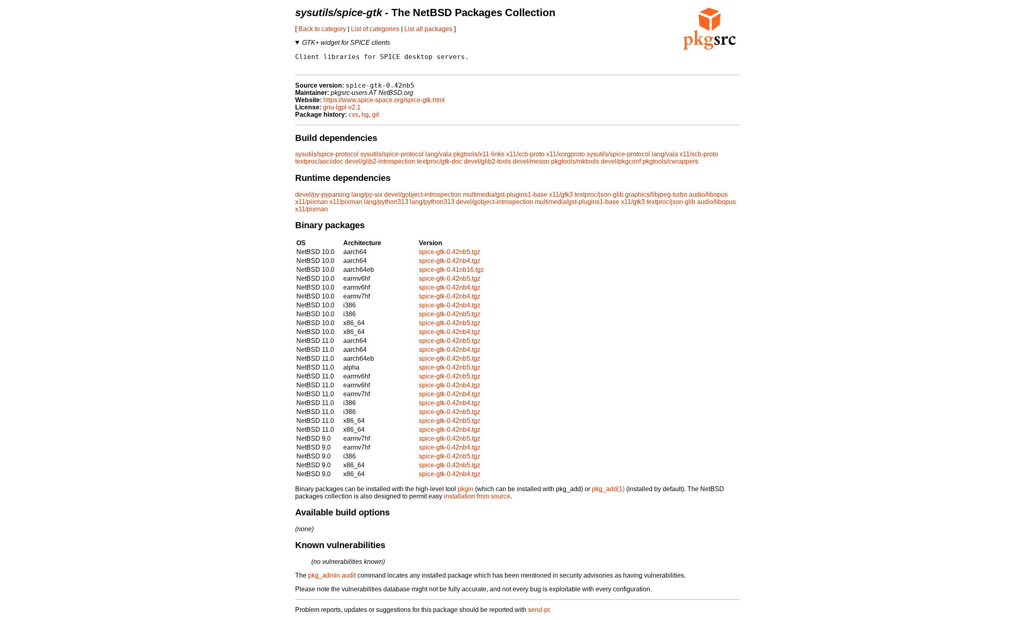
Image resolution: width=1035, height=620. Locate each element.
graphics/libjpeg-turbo (656, 194)
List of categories (375, 28)
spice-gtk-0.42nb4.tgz (449, 260)
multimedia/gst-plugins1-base (505, 194)
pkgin (465, 488)
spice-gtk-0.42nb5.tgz (449, 251)
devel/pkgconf (621, 161)
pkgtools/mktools (575, 161)
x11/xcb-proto (525, 154)
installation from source (477, 496)
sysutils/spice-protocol (327, 154)
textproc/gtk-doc (439, 161)
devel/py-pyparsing (322, 194)
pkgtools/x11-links (479, 154)
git (375, 114)
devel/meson (531, 161)
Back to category (322, 28)
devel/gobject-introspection (422, 194)
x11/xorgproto (565, 154)
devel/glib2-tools (487, 161)
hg (365, 114)
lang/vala (438, 154)
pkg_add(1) (608, 488)
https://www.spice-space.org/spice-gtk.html (384, 100)
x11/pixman (311, 201)
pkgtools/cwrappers (670, 161)
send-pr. (539, 609)
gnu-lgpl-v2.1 (342, 107)
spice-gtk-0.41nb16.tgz (451, 269)
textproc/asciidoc (319, 161)
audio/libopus (708, 194)
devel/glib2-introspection (380, 161)
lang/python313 (386, 201)
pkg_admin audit (332, 575)
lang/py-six (366, 194)
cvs (353, 114)
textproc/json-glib (599, 194)
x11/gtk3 (561, 194)
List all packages (428, 28)
